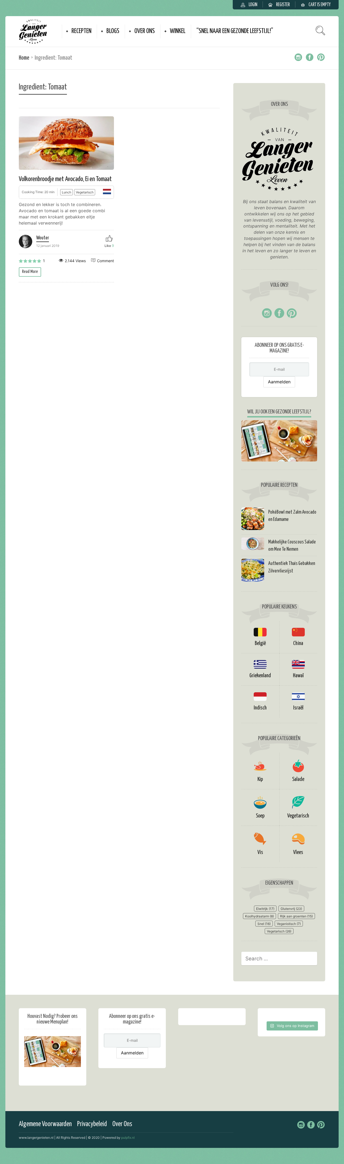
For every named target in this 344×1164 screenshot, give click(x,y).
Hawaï (298, 675)
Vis (260, 852)
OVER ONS (144, 31)
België (260, 643)
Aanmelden (279, 381)
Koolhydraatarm (259, 916)
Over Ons (122, 1124)
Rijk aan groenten (296, 916)
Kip (260, 779)
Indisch (260, 708)
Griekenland (260, 675)
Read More (30, 272)
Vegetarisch (85, 192)
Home (24, 58)
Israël (298, 708)
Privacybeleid (92, 1124)
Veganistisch (289, 924)
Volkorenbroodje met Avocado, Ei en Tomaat (65, 179)
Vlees (298, 852)
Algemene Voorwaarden (45, 1124)
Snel (264, 924)
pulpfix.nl (128, 1138)
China (298, 643)
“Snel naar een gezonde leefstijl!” (234, 31)
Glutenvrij (291, 909)
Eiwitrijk (265, 909)
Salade (298, 779)
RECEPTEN (81, 31)
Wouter (42, 238)
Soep (260, 816)
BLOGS (112, 31)
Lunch (66, 192)
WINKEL (177, 31)
